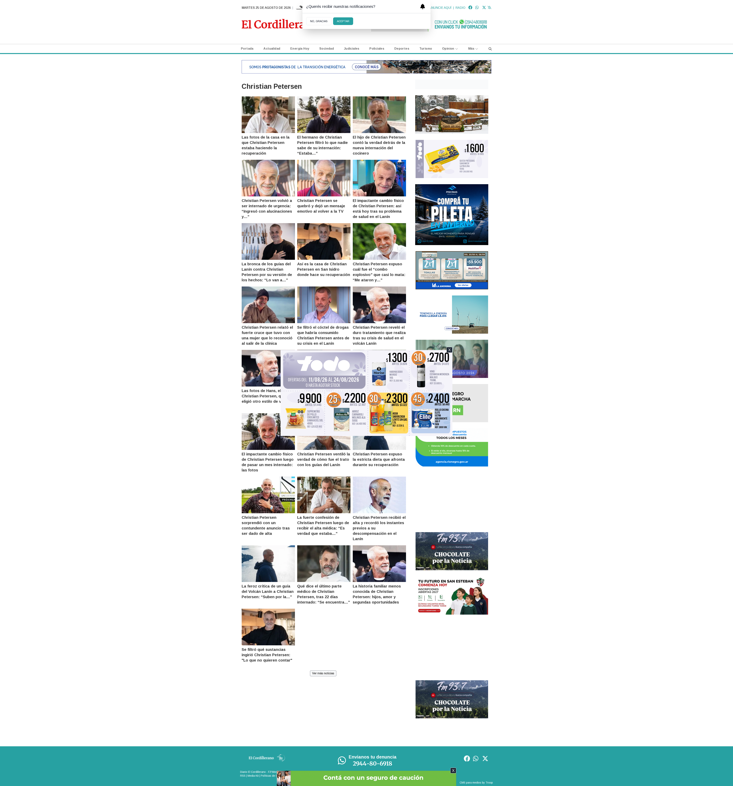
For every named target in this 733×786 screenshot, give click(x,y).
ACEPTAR (343, 21)
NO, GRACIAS (319, 21)
